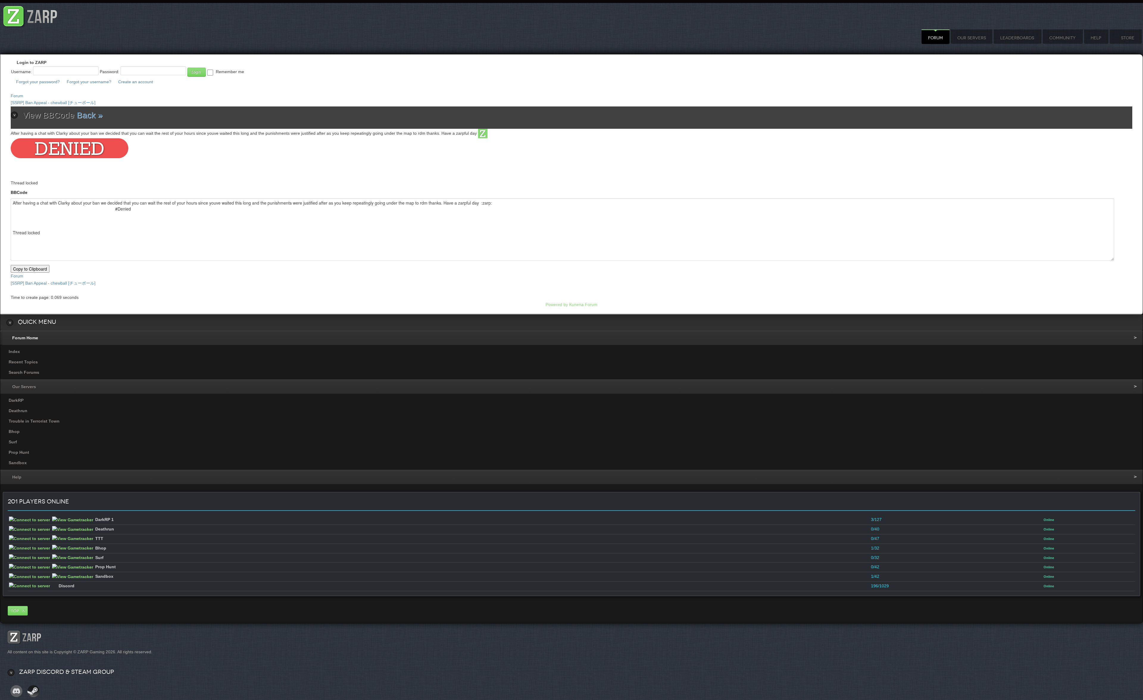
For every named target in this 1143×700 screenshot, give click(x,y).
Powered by (557, 304)
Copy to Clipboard (30, 269)
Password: (109, 71)
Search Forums (24, 372)
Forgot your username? (89, 81)
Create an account (135, 81)
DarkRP (16, 400)
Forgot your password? (38, 81)
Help (1096, 37)
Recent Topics (23, 362)
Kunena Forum (583, 304)
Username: (21, 71)
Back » (90, 115)
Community (1062, 37)
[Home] (30, 14)
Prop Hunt (19, 452)
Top (15, 610)
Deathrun (18, 410)
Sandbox (18, 462)
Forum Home (25, 337)
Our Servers (971, 37)
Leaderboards (1017, 37)
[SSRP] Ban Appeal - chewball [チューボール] (53, 102)
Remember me (230, 71)
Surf (13, 442)
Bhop (14, 431)
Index (14, 351)
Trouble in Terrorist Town (34, 421)
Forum (935, 37)
